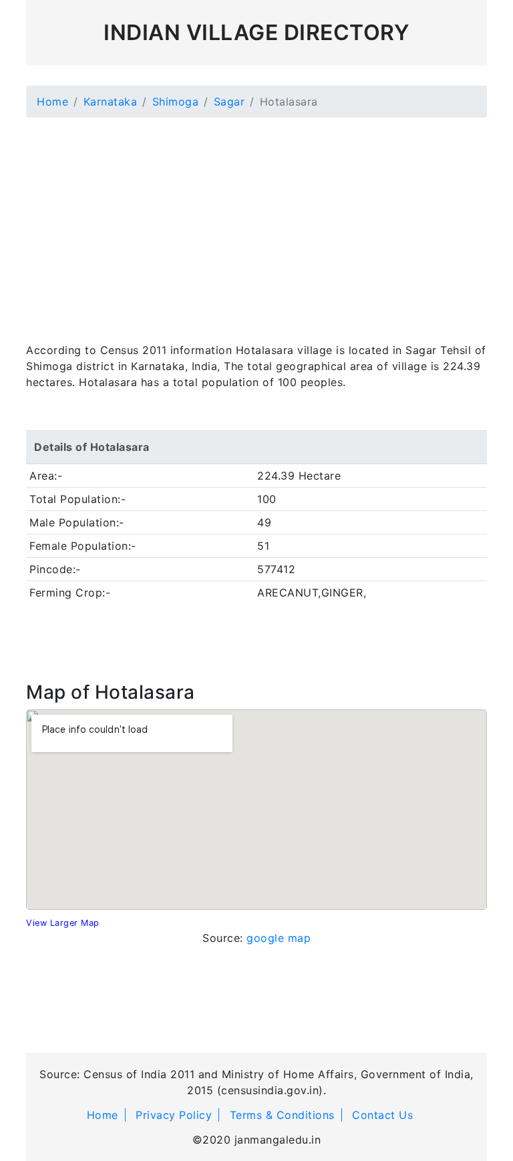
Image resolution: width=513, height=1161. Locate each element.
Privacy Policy (174, 1115)
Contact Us (382, 1115)
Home (52, 101)
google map (278, 938)
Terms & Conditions (282, 1115)
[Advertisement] (256, 221)
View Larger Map (63, 923)
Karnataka (110, 101)
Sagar (229, 101)
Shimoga (175, 101)
